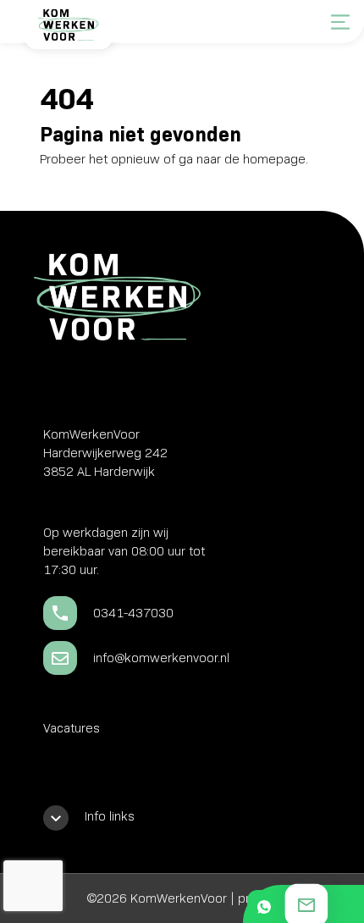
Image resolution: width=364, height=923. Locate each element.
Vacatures (71, 728)
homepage (274, 159)
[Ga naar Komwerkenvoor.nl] (67, 31)
